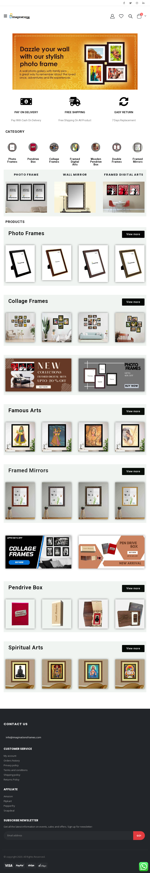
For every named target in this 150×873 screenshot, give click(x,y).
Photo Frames (12, 160)
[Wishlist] (121, 16)
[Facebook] (124, 3)
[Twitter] (130, 3)
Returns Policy (11, 779)
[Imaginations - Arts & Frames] (20, 16)
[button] (133, 234)
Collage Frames (54, 160)
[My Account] (112, 16)
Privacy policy (11, 765)
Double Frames (117, 160)
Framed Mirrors (138, 160)
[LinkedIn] (143, 3)
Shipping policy (12, 774)
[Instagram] (137, 3)
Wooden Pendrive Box (96, 161)
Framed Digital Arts (75, 161)
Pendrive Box (33, 160)
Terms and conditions (16, 770)
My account (10, 755)
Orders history (12, 760)
